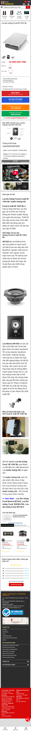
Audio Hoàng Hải (18, 201)
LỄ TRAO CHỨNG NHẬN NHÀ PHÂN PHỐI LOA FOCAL (20, 516)
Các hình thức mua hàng (8, 651)
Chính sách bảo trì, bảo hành (9, 655)
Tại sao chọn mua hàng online (9, 649)
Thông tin (5, 661)
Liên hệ (4, 640)
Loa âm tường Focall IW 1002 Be (11, 146)
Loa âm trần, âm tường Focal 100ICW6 (22, 541)
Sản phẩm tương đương (7, 525)
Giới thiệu (4, 629)
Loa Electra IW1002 (10, 344)
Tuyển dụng (5, 631)
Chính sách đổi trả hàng (8, 657)
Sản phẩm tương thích (20, 525)
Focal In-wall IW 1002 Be (13, 206)
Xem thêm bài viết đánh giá (15, 523)
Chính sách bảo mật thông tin (9, 638)
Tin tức (24, 6)
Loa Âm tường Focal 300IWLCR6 (7, 541)
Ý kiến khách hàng (6, 636)
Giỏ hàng (28, 6)
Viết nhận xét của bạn (16, 584)
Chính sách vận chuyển (8, 653)
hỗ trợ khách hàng (8, 664)
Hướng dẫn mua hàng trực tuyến (10, 645)
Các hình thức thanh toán (8, 647)
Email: (15, 118)
